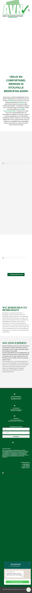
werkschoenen (21, 102)
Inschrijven (16, 436)
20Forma (20, 589)
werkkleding (11, 100)
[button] (29, 10)
